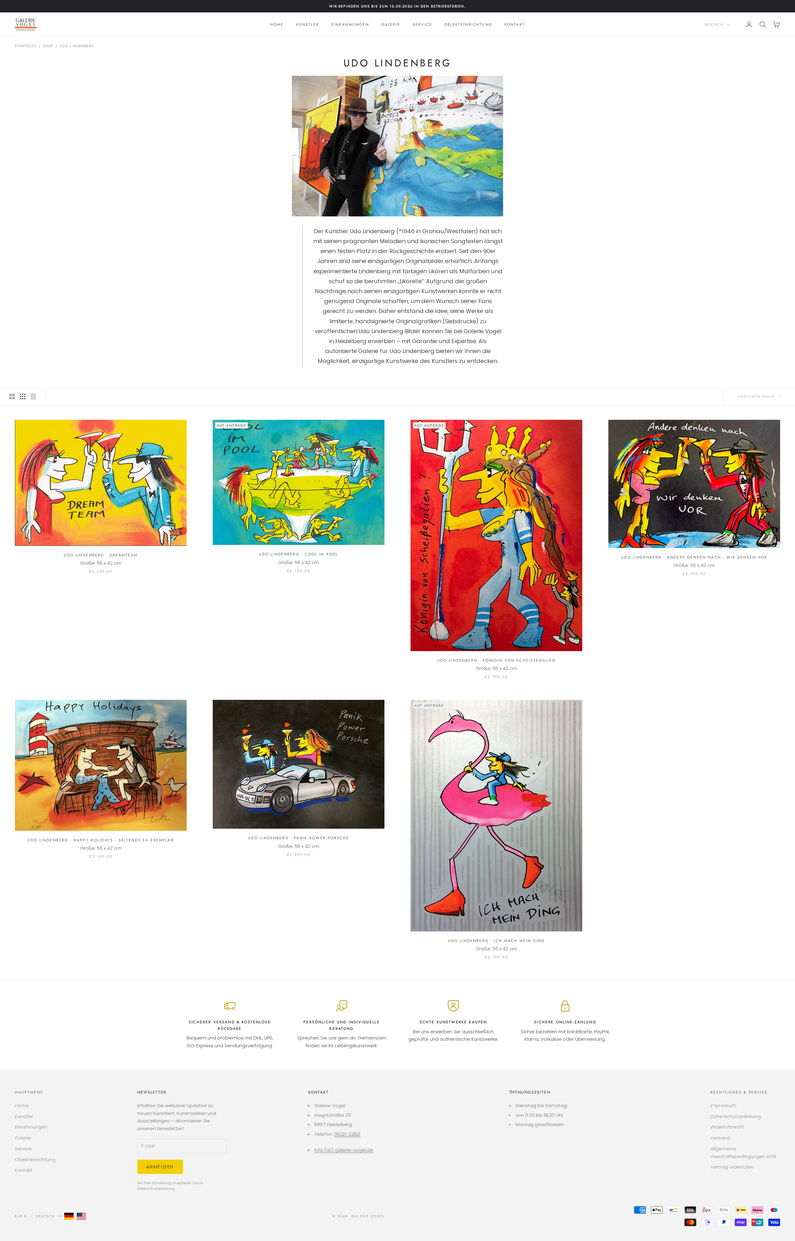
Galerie (390, 24)
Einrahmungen (350, 24)
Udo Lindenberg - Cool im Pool (298, 554)
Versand (720, 1138)
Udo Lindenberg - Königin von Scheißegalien (496, 660)
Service (422, 24)
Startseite (25, 46)
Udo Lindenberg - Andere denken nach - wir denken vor (694, 557)
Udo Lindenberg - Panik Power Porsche (298, 838)
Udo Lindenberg (77, 46)
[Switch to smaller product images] (22, 396)
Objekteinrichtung (468, 24)
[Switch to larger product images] (12, 396)
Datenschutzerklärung (156, 1188)
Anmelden (160, 1167)
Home (277, 24)
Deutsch (714, 24)
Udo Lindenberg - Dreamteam (101, 555)
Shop (48, 46)
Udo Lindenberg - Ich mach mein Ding (496, 941)
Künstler (307, 24)
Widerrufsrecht (727, 1127)
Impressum (723, 1105)
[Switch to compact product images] (33, 396)
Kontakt (515, 24)
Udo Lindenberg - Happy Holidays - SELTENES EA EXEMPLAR (101, 840)
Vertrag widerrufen (732, 1167)
